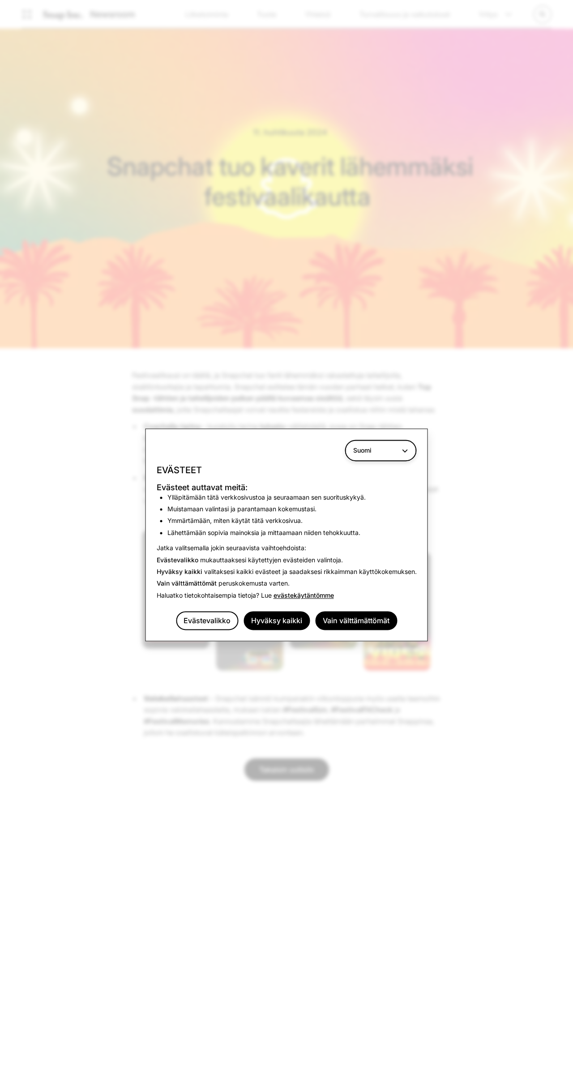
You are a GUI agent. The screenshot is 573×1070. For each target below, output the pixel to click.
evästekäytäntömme (304, 595)
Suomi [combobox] (362, 450)
